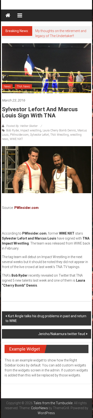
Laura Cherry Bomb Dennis (59, 130)
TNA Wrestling (59, 134)
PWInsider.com (19, 134)
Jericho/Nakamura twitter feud (61, 334)
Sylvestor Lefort (39, 134)
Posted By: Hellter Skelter (21, 126)
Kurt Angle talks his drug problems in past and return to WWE (45, 318)
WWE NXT (16, 139)
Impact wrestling (30, 130)
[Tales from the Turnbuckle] (8, 15)
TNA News (23, 86)
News (7, 86)
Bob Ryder (12, 130)
